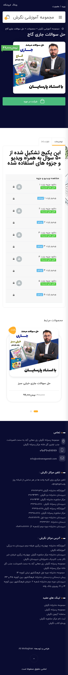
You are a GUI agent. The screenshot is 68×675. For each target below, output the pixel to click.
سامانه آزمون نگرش (55, 614)
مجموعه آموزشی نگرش (33, 17)
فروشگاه (7, 5)
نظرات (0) (45, 141)
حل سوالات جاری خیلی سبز (34, 383)
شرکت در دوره (30, 101)
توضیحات (58, 141)
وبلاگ (14, 5)
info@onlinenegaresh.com (43, 459)
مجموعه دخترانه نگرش (54, 605)
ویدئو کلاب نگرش (57, 623)
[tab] (58, 142)
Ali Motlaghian (26, 648)
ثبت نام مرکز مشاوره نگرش (52, 618)
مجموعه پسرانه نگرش (54, 609)
